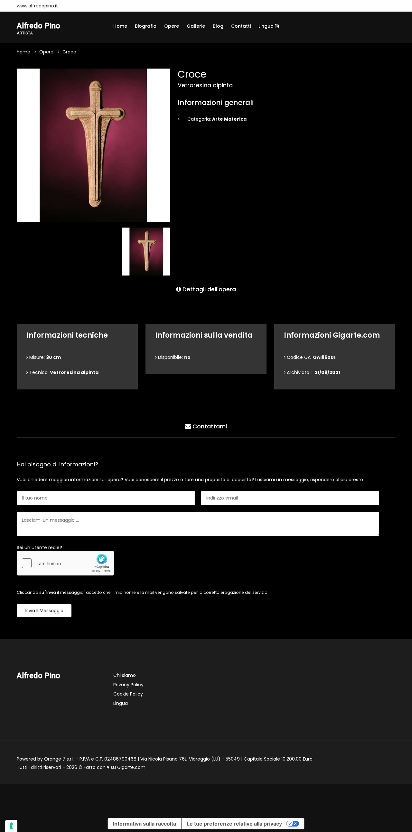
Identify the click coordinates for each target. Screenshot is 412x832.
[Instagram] (71, 5)
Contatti (241, 26)
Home (120, 26)
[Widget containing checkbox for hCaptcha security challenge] (65, 563)
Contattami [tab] (209, 426)
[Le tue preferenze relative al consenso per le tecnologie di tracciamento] (11, 826)
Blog (218, 26)
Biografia (145, 26)
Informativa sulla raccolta (144, 823)
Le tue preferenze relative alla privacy (234, 823)
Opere (171, 26)
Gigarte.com (131, 767)
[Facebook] (81, 5)
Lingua (266, 26)
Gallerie (196, 26)
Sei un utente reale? (39, 547)
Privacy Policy (128, 684)
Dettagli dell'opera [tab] (208, 289)
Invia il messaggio (44, 610)
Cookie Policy (128, 694)
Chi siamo (124, 675)
